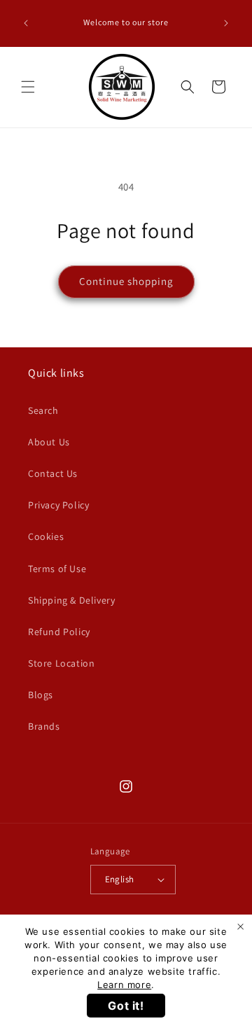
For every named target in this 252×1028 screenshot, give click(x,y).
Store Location (61, 663)
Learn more (124, 984)
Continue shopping (126, 281)
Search (43, 410)
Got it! (126, 1006)
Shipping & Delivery (71, 600)
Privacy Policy (58, 505)
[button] (28, 86)
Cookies (46, 536)
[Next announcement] (226, 23)
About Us (49, 442)
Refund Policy (59, 631)
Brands (44, 726)
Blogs (40, 694)
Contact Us (53, 473)
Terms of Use (57, 568)
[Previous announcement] (25, 23)
